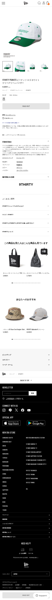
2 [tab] (13, 283)
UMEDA (4, 482)
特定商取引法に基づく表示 (35, 585)
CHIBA (4, 474)
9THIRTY (28, 90)
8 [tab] (22, 283)
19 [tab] (38, 283)
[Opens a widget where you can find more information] (41, 596)
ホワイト (19, 167)
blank (27, 442)
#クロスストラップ (7, 158)
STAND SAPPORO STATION (34, 456)
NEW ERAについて (6, 532)
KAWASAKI (5, 462)
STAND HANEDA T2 (31, 448)
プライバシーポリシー (7, 587)
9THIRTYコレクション (16, 90)
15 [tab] (32, 283)
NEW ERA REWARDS (6, 528)
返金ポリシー (19, 587)
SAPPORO (5, 490)
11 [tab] (26, 283)
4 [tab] (16, 283)
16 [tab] (33, 283)
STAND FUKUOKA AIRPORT (33, 452)
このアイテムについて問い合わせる (15, 135)
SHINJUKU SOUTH (7, 438)
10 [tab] (25, 283)
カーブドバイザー (22, 170)
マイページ (5, 515)
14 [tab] (31, 283)
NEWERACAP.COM (7, 585)
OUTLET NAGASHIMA (32, 478)
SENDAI (4, 486)
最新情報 (4, 519)
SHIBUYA (4, 450)
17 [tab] (35, 283)
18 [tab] (36, 283)
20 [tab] (39, 283)
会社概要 (17, 585)
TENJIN (4, 510)
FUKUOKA (5, 506)
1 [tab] (12, 283)
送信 (32, 393)
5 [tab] (18, 283)
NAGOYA (4, 494)
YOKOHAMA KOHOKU (8, 470)
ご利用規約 (10, 399)
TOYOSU (4, 458)
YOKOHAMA (5, 466)
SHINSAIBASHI (6, 478)
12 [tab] (28, 283)
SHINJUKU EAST (7, 442)
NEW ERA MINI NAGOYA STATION (35, 438)
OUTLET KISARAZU (31, 470)
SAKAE (4, 498)
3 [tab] (15, 283)
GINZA (4, 446)
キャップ (4, 90)
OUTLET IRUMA (30, 474)
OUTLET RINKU (30, 482)
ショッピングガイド (7, 523)
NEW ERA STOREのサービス (8, 537)
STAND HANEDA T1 (31, 444)
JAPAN (15, 574)
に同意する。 (15, 399)
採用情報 (24, 585)
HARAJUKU (5, 454)
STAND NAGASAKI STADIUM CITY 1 (36, 460)
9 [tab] (23, 283)
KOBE (3, 502)
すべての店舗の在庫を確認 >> (10, 122)
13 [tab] (29, 283)
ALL (27, 489)
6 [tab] (19, 283)
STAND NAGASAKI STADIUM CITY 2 (36, 464)
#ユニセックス (20, 158)
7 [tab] (20, 283)
